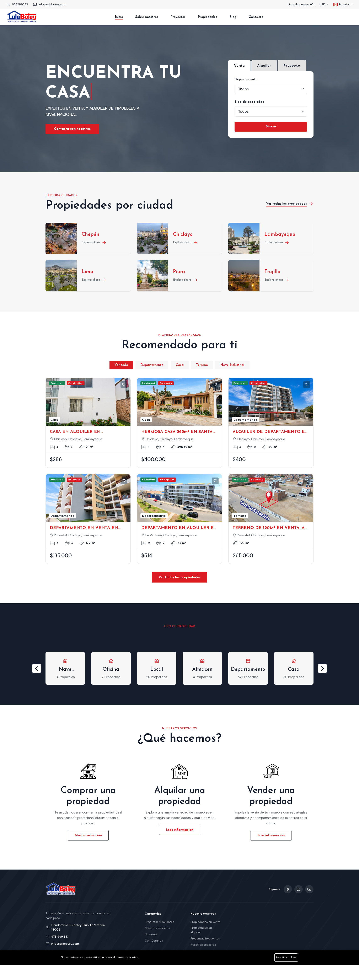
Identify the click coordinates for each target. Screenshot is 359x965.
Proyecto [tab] (292, 65)
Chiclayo (183, 234)
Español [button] (344, 4)
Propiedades (207, 17)
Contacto (256, 17)
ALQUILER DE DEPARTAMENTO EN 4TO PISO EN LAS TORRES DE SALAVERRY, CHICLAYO (270, 432)
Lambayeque (279, 234)
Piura (179, 271)
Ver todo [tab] (121, 365)
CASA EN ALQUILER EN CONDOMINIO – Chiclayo (76, 432)
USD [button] (323, 4)
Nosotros (151, 934)
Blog (232, 17)
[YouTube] (309, 889)
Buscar (271, 126)
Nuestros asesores (203, 945)
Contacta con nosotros (72, 129)
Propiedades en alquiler (201, 930)
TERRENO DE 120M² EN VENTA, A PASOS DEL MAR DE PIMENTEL (269, 528)
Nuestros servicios (157, 928)
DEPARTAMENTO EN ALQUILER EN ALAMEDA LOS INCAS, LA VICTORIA (179, 528)
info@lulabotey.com (52, 4)
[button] (36, 668)
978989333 (20, 4)
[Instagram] (298, 889)
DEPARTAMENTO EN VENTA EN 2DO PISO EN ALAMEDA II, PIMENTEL (84, 528)
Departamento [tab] (151, 365)
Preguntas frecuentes (159, 922)
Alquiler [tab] (264, 65)
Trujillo (272, 271)
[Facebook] (288, 889)
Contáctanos (154, 940)
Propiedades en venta (205, 922)
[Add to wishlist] (123, 384)
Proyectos (178, 17)
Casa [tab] (180, 365)
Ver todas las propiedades (179, 577)
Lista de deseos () (301, 4)
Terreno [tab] (202, 365)
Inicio (119, 17)
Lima (87, 271)
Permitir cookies (286, 957)
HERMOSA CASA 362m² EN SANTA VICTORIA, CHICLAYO (177, 432)
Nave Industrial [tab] (232, 365)
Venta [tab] (239, 65)
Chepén (90, 234)
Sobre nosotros (146, 17)
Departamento (246, 79)
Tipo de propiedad (249, 102)
